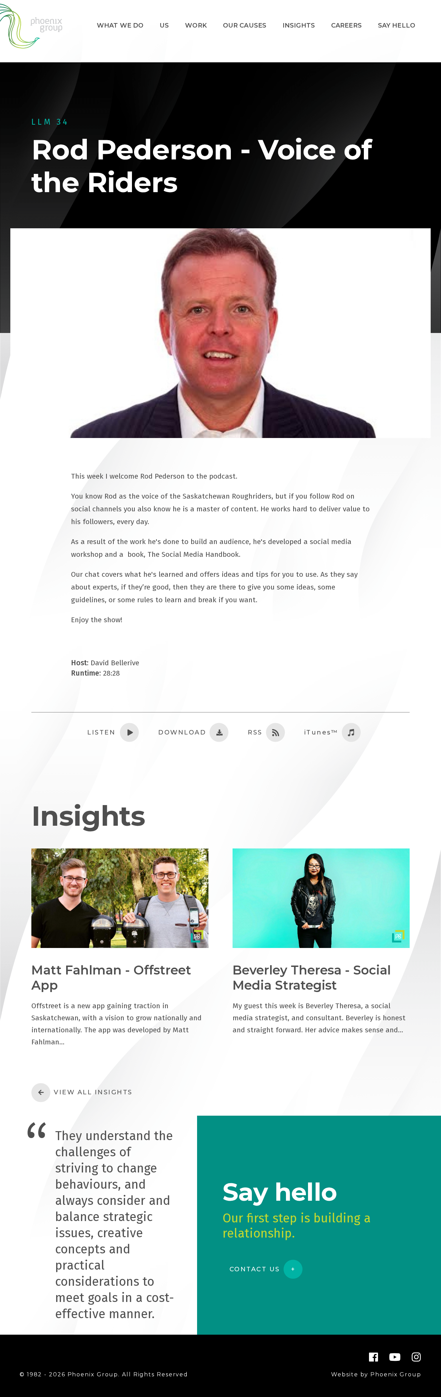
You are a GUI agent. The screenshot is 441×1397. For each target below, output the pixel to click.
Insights (299, 25)
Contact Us (254, 1269)
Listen (101, 732)
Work (196, 25)
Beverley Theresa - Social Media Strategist (312, 977)
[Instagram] (416, 1357)
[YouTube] (395, 1357)
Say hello (396, 25)
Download (182, 732)
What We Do (120, 25)
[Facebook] (374, 1357)
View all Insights (93, 1092)
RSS (255, 732)
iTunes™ (321, 732)
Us (164, 25)
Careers (346, 25)
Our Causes (245, 25)
